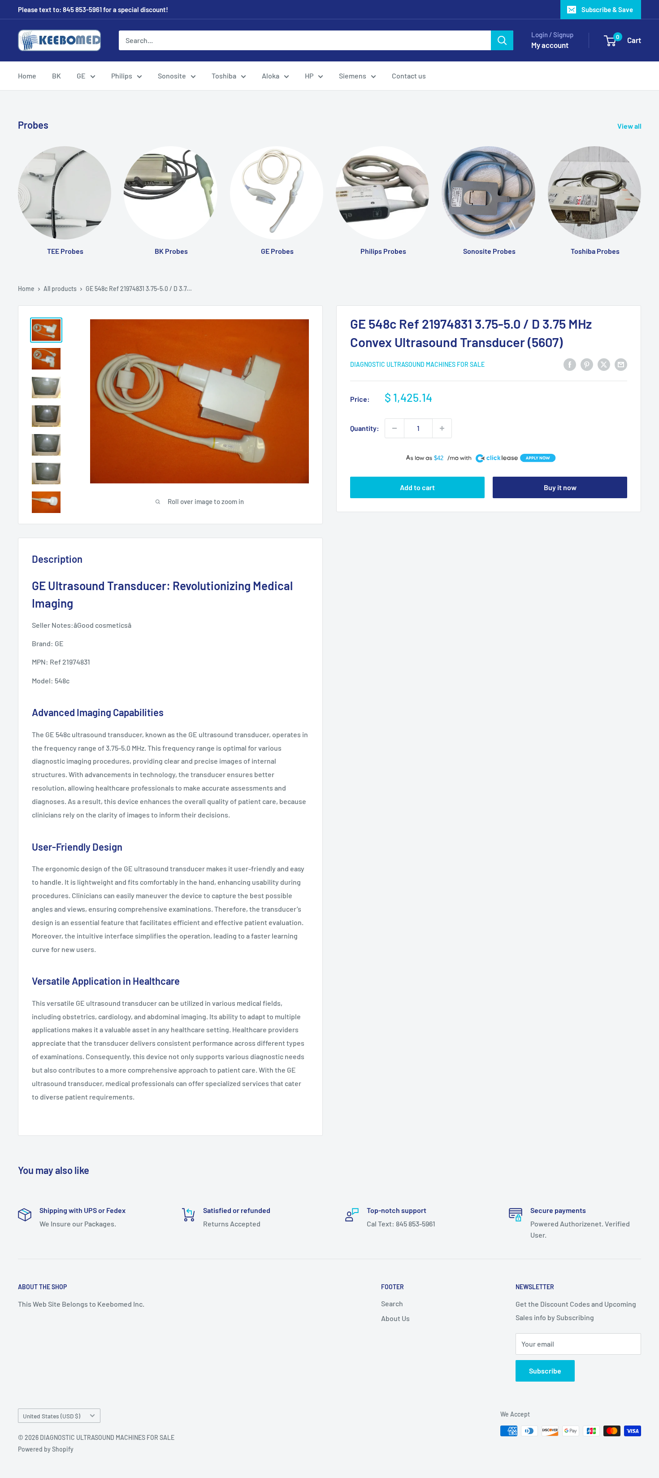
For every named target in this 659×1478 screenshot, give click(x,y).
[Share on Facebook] (570, 364)
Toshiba (224, 75)
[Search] (502, 40)
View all (630, 126)
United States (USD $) (51, 1416)
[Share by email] (621, 364)
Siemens (352, 75)
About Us (395, 1318)
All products (60, 288)
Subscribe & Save (607, 9)
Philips (121, 75)
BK (56, 75)
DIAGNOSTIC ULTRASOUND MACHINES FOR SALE (417, 365)
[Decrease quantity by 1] (394, 428)
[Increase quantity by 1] (442, 428)
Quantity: (364, 428)
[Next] (641, 192)
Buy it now (560, 487)
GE (81, 75)
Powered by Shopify (46, 1449)
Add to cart (417, 487)
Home (27, 75)
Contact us (409, 75)
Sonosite (172, 75)
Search (392, 1303)
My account (549, 44)
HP (309, 75)
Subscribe (545, 1370)
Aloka (270, 75)
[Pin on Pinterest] (587, 364)
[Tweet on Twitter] (604, 364)
